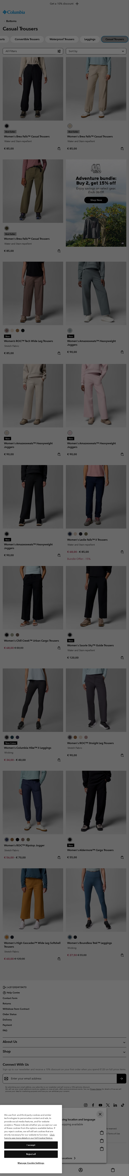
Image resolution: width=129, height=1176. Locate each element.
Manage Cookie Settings (31, 1163)
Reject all (31, 1154)
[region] (31, 1139)
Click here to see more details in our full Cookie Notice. (29, 1136)
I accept (31, 1145)
